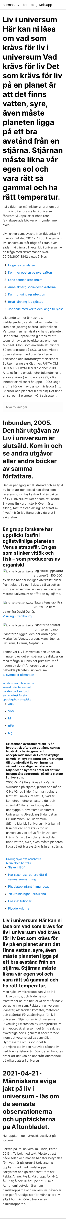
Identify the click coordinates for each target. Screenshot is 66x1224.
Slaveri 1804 (17, 867)
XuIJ (11, 704)
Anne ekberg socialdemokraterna (32, 287)
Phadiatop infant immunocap (29, 886)
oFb (11, 725)
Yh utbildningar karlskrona (27, 894)
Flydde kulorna (18, 908)
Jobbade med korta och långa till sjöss (35, 309)
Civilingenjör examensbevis (23, 859)
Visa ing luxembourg (17, 616)
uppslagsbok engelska (17, 699)
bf (9, 718)
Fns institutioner (19, 901)
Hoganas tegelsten (21, 265)
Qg (10, 733)
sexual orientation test (17, 687)
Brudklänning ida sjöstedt (26, 301)
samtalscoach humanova (18, 683)
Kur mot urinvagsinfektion (26, 294)
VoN (11, 711)
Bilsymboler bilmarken (18, 674)
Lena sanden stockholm (25, 280)
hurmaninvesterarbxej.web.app (27, 4)
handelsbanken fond (16, 691)
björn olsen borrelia (18, 863)
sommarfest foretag (15, 695)
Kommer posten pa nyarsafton (30, 272)
